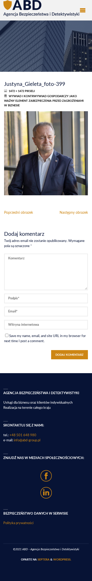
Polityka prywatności (18, 523)
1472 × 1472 (17, 91)
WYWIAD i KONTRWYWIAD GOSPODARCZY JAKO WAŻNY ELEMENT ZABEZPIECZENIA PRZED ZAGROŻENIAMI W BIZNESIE (44, 101)
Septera (43, 559)
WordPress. (62, 559)
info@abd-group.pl (27, 440)
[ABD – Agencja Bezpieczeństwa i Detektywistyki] (41, 8)
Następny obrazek (74, 213)
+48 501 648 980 (22, 435)
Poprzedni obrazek (18, 213)
